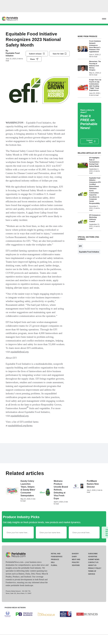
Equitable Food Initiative (13, 54)
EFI (80, 246)
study (31, 212)
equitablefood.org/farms (20, 425)
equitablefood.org (20, 351)
